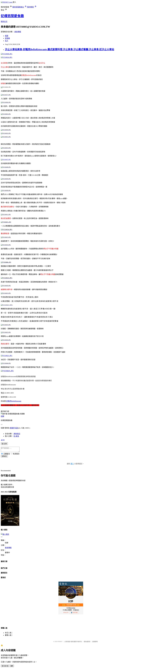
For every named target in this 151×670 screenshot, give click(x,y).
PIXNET (60, 641)
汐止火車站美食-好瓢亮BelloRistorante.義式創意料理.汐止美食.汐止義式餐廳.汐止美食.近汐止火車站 (59, 49)
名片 (6, 41)
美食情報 (17, 32)
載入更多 (4, 444)
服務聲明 (95, 641)
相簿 (6, 36)
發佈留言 (4, 456)
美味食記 (17, 434)
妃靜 (2, 416)
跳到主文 (4, 21)
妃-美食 (16, 436)
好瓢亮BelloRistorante (13, 401)
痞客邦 (12, 428)
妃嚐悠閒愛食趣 (12, 16)
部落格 (7, 38)
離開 (11, 666)
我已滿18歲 (5, 666)
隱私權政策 (87, 641)
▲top (3, 440)
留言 (16, 428)
